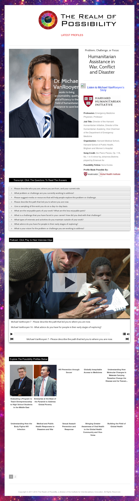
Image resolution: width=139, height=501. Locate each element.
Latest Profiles (72, 35)
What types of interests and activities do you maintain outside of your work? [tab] (49, 219)
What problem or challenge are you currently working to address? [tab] (44, 193)
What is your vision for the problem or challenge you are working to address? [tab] (49, 228)
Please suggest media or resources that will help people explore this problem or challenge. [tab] (55, 197)
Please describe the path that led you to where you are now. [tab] (41, 202)
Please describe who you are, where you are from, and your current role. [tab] (47, 188)
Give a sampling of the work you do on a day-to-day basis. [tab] (41, 206)
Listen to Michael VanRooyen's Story (105, 89)
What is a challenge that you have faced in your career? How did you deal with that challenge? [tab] (57, 215)
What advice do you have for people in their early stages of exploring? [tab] (46, 224)
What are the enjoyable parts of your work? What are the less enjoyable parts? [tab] (49, 210)
